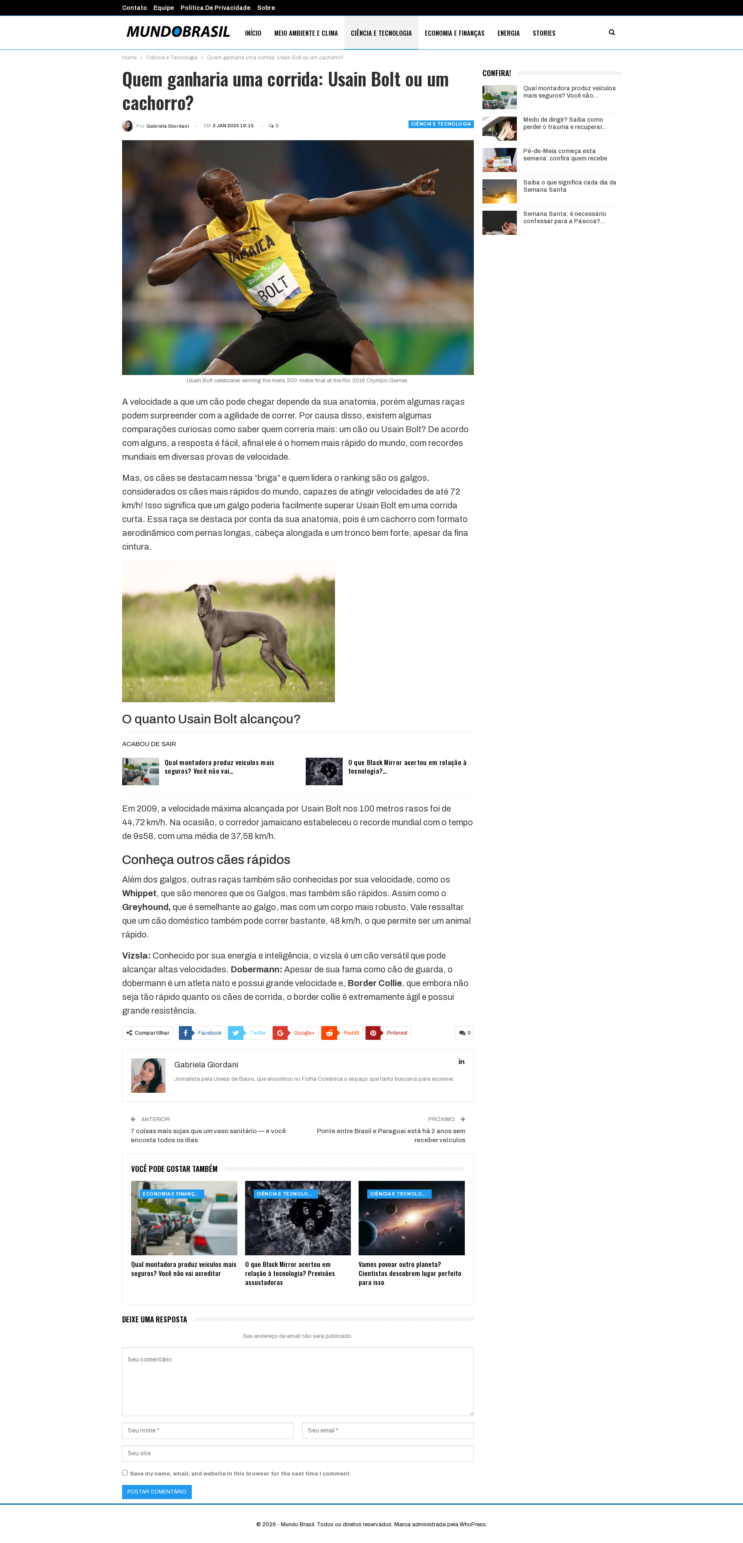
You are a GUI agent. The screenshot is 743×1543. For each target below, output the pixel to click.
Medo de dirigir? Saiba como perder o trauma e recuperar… (565, 123)
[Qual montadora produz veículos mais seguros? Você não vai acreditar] (140, 771)
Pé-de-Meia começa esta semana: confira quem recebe (565, 155)
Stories (544, 32)
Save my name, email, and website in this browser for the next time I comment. (240, 1474)
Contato (134, 8)
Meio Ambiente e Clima (306, 32)
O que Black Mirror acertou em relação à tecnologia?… (407, 766)
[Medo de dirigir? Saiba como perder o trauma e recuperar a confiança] (499, 129)
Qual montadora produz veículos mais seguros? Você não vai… (220, 766)
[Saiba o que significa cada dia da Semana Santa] (499, 191)
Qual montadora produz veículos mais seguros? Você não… (569, 92)
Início (253, 32)
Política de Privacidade (216, 8)
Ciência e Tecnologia (381, 32)
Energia (508, 32)
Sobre (266, 8)
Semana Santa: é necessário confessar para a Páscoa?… (564, 217)
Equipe (164, 8)
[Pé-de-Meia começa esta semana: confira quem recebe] (499, 160)
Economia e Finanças (455, 32)
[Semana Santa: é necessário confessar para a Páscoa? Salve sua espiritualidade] (499, 223)
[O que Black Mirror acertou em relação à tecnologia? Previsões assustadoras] (324, 771)
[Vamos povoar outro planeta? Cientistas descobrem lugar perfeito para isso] (412, 1218)
